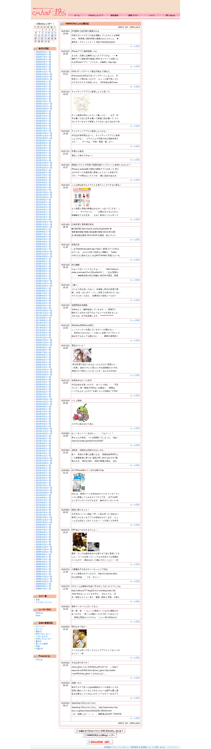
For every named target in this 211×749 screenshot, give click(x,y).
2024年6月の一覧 (43, 118)
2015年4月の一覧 (43, 389)
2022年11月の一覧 (44, 165)
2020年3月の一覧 (43, 244)
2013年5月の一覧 (43, 446)
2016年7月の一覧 (43, 352)
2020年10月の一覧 (44, 227)
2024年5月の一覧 (43, 121)
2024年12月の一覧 (44, 104)
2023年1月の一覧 (43, 160)
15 (42, 36)
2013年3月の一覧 (43, 451)
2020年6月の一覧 (43, 237)
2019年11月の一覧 (44, 254)
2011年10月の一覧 (44, 493)
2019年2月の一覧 (43, 276)
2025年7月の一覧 (43, 86)
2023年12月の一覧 (44, 133)
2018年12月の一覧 (44, 281)
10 (48, 33)
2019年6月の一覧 (43, 266)
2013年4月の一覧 (43, 448)
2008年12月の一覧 (44, 576)
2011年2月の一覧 (43, 512)
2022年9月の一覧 (43, 170)
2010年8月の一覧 (43, 527)
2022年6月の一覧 (43, 177)
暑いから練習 (42, 644)
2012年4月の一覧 (43, 478)
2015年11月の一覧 (44, 372)
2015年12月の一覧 (44, 369)
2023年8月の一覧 (43, 143)
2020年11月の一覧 (44, 224)
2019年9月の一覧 (43, 259)
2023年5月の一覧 (43, 150)
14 (39, 36)
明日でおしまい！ (44, 634)
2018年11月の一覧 (44, 283)
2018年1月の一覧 (43, 308)
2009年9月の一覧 (43, 554)
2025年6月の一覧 (43, 89)
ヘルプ (152, 15)
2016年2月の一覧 (43, 365)
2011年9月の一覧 (43, 495)
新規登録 (114, 15)
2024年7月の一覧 (43, 116)
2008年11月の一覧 (44, 579)
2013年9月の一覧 (43, 436)
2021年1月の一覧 (43, 219)
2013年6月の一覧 (43, 443)
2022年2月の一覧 (43, 187)
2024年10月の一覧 (44, 109)
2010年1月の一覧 (43, 544)
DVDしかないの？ (44, 639)
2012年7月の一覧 (43, 470)
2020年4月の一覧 (43, 241)
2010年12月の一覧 (44, 517)
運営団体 (134, 747)
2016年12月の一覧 (44, 340)
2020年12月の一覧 (44, 222)
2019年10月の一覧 (44, 256)
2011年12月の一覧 (44, 488)
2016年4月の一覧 (43, 360)
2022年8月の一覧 (43, 172)
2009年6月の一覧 (43, 562)
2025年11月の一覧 (44, 76)
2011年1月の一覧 (43, 515)
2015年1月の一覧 (43, 397)
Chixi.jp (39, 659)
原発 (38, 599)
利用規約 (108, 747)
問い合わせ (170, 15)
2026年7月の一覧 (43, 57)
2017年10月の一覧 (44, 315)
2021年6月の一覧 (43, 207)
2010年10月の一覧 (44, 522)
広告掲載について (146, 747)
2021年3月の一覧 (43, 214)
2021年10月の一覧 (44, 197)
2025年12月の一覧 (44, 74)
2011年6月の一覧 (43, 502)
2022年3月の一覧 (43, 185)
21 (39, 38)
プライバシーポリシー (121, 747)
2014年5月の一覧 (43, 416)
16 (45, 36)
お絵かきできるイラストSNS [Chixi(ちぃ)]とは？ (101, 731)
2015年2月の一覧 (43, 394)
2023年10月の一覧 (44, 138)
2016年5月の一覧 (43, 357)
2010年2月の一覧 (43, 542)
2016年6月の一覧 (43, 355)
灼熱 (38, 646)
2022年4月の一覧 (43, 182)
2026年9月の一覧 (43, 52)
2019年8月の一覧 (43, 261)
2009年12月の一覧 (44, 547)
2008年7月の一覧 (43, 589)
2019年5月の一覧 (43, 269)
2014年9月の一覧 (43, 406)
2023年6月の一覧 (43, 148)
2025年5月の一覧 (43, 91)
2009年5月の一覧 (43, 564)
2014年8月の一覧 (43, 409)
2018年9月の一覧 (43, 288)
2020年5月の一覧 (43, 239)
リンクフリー (172, 747)
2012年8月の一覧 (43, 468)
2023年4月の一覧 (43, 153)
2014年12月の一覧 (44, 399)
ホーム (77, 15)
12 (55, 33)
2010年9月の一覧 (43, 525)
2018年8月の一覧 (43, 291)
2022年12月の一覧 (44, 163)
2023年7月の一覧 (43, 145)
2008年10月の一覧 (44, 581)
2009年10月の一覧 (44, 552)
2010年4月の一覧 (43, 537)
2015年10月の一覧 (44, 374)
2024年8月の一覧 (43, 113)
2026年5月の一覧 (43, 62)
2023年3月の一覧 (43, 155)
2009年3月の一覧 (43, 569)
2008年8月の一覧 (43, 586)
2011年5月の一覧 (43, 505)
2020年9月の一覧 (43, 229)
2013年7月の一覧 (43, 441)
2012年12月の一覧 (44, 458)
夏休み (39, 641)
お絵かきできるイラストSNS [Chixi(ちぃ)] (49, 9)
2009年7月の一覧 (43, 559)
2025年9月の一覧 (43, 81)
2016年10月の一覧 (44, 345)
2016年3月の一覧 (43, 362)
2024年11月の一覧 (44, 106)
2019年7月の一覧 (43, 264)
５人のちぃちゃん (44, 602)
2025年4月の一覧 (43, 94)
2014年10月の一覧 (44, 404)
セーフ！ (40, 629)
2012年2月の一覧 (43, 483)
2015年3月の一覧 (43, 392)
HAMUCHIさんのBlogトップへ (101, 735)
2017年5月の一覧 (43, 328)
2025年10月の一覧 (44, 79)
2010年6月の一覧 (43, 532)
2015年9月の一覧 (43, 377)
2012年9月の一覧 (43, 465)
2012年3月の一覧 (43, 480)
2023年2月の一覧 (43, 158)
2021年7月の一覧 (43, 205)
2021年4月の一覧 (43, 212)
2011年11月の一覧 (44, 490)
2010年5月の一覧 (43, 534)
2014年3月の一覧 (43, 421)
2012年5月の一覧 (43, 475)
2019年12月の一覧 (44, 251)
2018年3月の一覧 (43, 303)
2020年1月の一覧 (43, 249)
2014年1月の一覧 (43, 426)
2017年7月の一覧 (43, 323)
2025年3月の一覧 (43, 96)
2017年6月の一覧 (43, 325)
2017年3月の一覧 (43, 333)
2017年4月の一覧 (43, 330)
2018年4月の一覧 (43, 300)
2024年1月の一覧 (43, 131)
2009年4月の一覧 (43, 567)
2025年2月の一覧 (43, 99)
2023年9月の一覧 (43, 140)
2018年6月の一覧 (43, 296)
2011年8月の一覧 (43, 498)
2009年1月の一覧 (43, 574)
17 (48, 36)
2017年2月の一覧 (43, 335)
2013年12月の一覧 (44, 428)
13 (35, 36)
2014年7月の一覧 (43, 411)
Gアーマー (40, 626)
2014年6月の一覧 (43, 414)
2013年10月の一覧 (44, 433)
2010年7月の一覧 (43, 530)
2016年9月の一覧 (43, 347)
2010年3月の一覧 (43, 539)
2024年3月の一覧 (43, 126)
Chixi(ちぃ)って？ (95, 15)
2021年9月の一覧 (43, 200)
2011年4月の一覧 (43, 507)
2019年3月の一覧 (43, 273)
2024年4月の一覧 (43, 123)
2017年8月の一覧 (43, 320)
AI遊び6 (39, 648)
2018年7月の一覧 (43, 293)
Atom (38, 615)
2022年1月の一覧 (43, 190)
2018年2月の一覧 (43, 305)
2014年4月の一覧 (43, 419)
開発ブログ (133, 15)
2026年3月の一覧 (43, 67)
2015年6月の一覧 (43, 384)
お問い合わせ (159, 747)
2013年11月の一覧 (44, 431)
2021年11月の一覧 (44, 195)
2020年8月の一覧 (43, 232)
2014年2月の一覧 (43, 424)
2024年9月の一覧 (43, 111)
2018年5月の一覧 (43, 298)
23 (45, 38)
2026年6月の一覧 (43, 59)
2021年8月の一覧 (43, 202)
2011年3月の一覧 (43, 510)
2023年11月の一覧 (44, 135)
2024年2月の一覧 (43, 128)
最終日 (39, 631)
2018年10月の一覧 (44, 286)
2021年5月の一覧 (43, 209)
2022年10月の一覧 (44, 168)
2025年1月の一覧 (43, 101)
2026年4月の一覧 (43, 64)
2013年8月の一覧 (43, 438)
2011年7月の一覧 (43, 500)
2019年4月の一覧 (43, 271)
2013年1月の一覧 (43, 456)
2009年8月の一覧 (43, 557)
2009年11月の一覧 (44, 549)
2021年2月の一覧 (43, 217)
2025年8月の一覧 (43, 84)
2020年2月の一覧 (43, 246)
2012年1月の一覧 (43, 485)
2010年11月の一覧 (44, 520)
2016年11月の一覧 (44, 342)
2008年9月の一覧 (43, 584)
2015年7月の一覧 (43, 382)
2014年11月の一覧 (44, 402)
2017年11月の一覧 (44, 313)
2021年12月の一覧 (44, 192)
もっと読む (135, 46)
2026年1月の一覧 (43, 72)
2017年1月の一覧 (43, 337)
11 (52, 33)
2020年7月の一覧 (43, 234)
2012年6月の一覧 (43, 473)
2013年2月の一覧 (43, 453)
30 (45, 41)
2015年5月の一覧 (43, 387)
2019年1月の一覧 (43, 278)
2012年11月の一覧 (44, 461)
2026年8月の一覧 (43, 54)
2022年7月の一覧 (43, 175)
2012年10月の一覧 (44, 463)
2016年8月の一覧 (43, 350)
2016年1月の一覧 (43, 367)
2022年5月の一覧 (43, 180)
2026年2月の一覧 (43, 69)
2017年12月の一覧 (44, 310)
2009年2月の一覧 (43, 571)
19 (55, 36)
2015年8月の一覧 (43, 379)
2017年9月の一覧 (43, 318)
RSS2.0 (39, 613)
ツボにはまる (42, 636)
